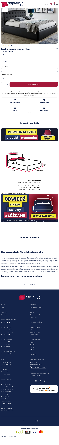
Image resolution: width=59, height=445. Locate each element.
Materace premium (5, 334)
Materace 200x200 (5, 349)
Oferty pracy (4, 312)
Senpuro (32, 349)
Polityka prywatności (6, 374)
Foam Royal (33, 354)
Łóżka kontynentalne (35, 332)
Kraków (24, 420)
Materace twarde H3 (6, 353)
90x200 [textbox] (5, 61)
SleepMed (32, 344)
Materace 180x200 (5, 346)
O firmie (3, 307)
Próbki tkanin (33, 317)
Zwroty (3, 367)
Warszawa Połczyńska (6, 382)
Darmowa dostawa (34, 310)
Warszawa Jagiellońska (6, 394)
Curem (31, 352)
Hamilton (32, 347)
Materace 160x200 (5, 344)
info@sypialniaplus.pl (36, 364)
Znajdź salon (4, 314)
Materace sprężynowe (6, 325)
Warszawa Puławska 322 (7, 389)
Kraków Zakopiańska (6, 401)
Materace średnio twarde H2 (8, 351)
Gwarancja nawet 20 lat (35, 314)
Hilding (32, 342)
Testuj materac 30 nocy (35, 307)
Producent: (7, 51)
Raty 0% (32, 312)
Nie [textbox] (3, 78)
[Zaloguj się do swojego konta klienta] (48, 4)
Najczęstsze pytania (6, 362)
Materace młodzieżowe (6, 339)
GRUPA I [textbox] (5, 70)
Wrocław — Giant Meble (6, 408)
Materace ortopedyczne (7, 329)
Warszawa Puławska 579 (7, 386)
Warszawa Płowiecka (6, 384)
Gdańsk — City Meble (6, 403)
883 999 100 (34, 362)
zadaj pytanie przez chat (40, 367)
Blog (2, 310)
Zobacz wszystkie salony (7, 410)
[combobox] (29, 62)
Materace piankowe (6, 322)
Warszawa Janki (5, 396)
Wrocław (40, 420)
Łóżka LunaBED (34, 325)
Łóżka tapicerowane (35, 327)
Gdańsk (29, 420)
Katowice (35, 420)
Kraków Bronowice (5, 398)
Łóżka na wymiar (34, 334)
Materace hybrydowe (6, 327)
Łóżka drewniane (34, 329)
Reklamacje (4, 369)
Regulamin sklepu (5, 371)
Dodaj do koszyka (33, 84)
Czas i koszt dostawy (6, 364)
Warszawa (19, 420)
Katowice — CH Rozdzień (7, 405)
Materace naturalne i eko (7, 332)
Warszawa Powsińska (6, 391)
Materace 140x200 (5, 341)
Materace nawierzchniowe (7, 337)
